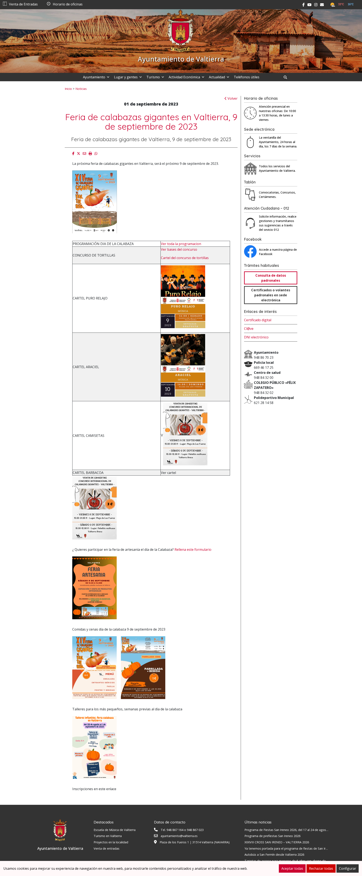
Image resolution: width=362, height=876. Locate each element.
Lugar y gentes (126, 77)
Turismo (153, 77)
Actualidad (217, 77)
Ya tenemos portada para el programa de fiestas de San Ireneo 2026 (292, 848)
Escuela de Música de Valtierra (115, 830)
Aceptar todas (292, 868)
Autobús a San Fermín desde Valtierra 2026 (274, 855)
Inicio (68, 88)
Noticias (81, 88)
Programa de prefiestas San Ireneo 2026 (272, 836)
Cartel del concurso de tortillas (185, 257)
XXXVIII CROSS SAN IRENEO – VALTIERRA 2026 (276, 842)
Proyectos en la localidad (111, 842)
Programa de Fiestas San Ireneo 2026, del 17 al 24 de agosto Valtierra (292, 830)
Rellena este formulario (193, 549)
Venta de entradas (106, 848)
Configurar (347, 868)
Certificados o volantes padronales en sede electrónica (270, 295)
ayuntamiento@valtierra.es (179, 836)
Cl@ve (248, 328)
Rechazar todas (321, 868)
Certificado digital (257, 320)
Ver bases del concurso (179, 249)
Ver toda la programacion (181, 243)
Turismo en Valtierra (108, 836)
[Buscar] (287, 77)
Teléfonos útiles (246, 77)
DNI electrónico (256, 337)
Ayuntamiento (94, 77)
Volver (232, 98)
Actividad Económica (184, 77)
